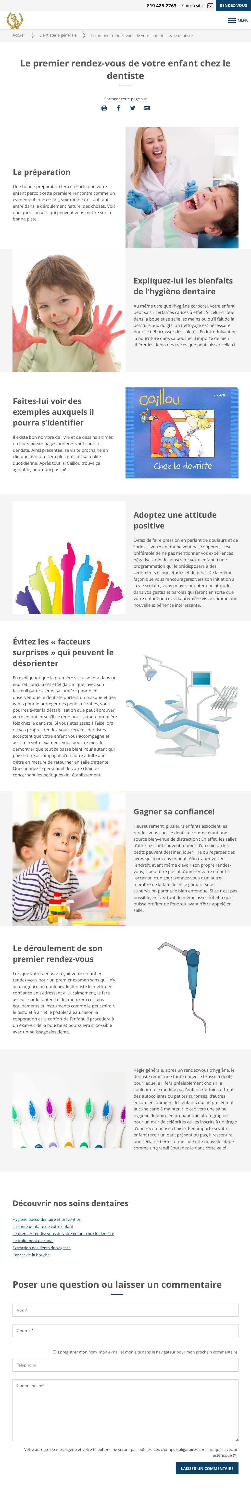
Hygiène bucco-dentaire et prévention (47, 1219)
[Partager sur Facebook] (118, 108)
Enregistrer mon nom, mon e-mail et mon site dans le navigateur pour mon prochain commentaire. (148, 1352)
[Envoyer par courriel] (146, 108)
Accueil (19, 35)
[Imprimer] (104, 108)
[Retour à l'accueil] (15, 20)
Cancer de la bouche (31, 1255)
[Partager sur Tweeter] (132, 108)
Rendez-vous (233, 5)
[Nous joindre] (210, 5)
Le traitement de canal (33, 1240)
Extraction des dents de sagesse (42, 1247)
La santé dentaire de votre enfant (43, 1226)
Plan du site (192, 5)
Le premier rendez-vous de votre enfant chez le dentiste (63, 1233)
